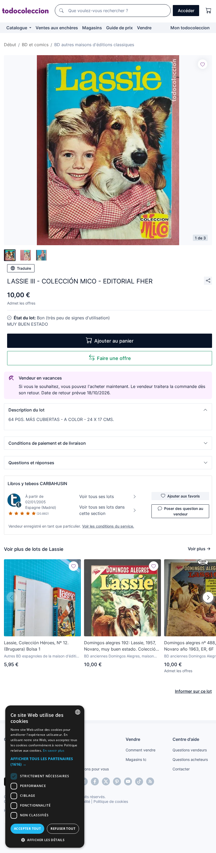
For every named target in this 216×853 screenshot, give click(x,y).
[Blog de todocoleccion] (150, 781)
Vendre (144, 27)
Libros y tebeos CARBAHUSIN (37, 483)
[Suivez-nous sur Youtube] (128, 781)
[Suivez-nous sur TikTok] (139, 781)
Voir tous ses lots (96, 496)
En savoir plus (53, 750)
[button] (108, 410)
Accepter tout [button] (27, 828)
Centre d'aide (186, 739)
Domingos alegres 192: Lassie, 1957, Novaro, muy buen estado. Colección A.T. (121, 646)
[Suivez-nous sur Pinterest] (117, 781)
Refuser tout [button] (63, 828)
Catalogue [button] (17, 27)
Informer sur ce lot (193, 691)
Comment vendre (140, 750)
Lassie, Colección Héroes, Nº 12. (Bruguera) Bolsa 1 (36, 646)
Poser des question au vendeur (183, 511)
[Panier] (208, 10)
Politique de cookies (111, 801)
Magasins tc (136, 759)
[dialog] (44, 776)
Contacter (181, 769)
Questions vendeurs (190, 750)
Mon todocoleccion (190, 27)
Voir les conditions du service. (108, 526)
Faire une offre (114, 358)
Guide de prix (119, 27)
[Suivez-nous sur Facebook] (95, 781)
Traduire (24, 268)
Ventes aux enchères (57, 27)
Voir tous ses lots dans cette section (102, 510)
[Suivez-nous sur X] (106, 781)
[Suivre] (202, 64)
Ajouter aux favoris (183, 496)
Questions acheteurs (190, 759)
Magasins (92, 27)
